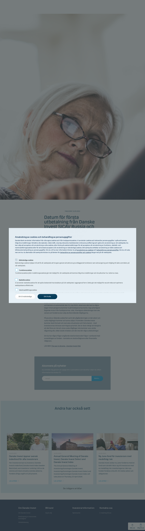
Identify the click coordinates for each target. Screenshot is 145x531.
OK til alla (47, 296)
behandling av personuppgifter (108, 250)
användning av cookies (85, 250)
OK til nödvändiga (25, 296)
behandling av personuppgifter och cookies (75, 252)
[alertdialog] (72, 265)
